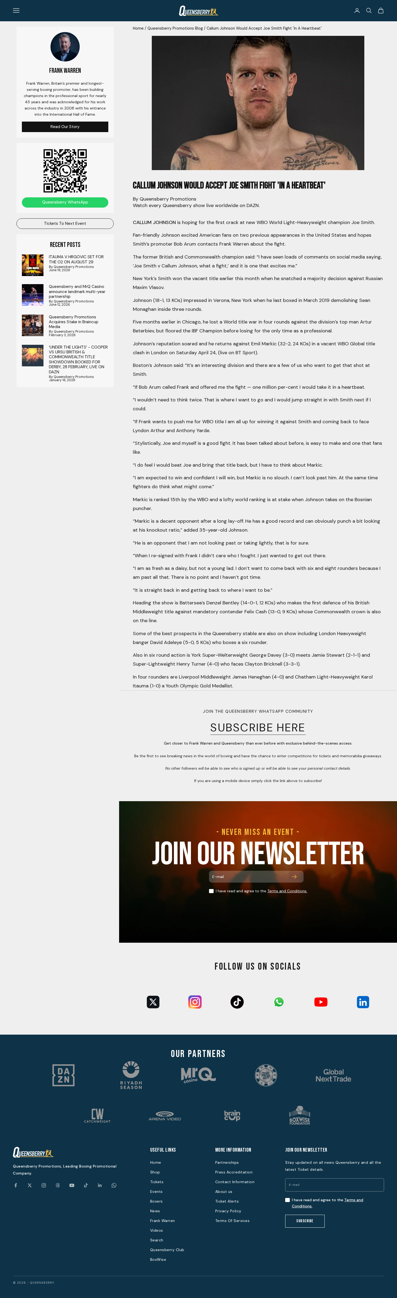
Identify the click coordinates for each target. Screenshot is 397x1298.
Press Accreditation (234, 1172)
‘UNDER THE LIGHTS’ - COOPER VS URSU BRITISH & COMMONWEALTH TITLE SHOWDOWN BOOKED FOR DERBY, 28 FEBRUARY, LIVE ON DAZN (78, 359)
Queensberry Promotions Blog (175, 28)
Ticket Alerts (227, 1201)
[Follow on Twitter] (29, 1185)
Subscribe (305, 1221)
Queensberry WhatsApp (65, 202)
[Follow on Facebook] (15, 1185)
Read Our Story (65, 126)
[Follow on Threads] (57, 1185)
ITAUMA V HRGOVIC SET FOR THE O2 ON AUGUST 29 (76, 259)
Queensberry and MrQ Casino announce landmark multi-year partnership (77, 291)
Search (156, 1240)
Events (156, 1191)
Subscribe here (257, 727)
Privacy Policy (228, 1211)
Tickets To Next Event (65, 223)
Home (138, 28)
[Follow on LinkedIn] (100, 1185)
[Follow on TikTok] (86, 1185)
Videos (156, 1230)
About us (224, 1191)
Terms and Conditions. (287, 891)
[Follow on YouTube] (72, 1185)
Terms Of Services (232, 1220)
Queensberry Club (167, 1249)
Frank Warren (162, 1220)
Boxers (156, 1201)
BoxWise (158, 1259)
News (155, 1211)
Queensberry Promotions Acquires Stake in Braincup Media (73, 322)
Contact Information (235, 1181)
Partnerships (227, 1162)
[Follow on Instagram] (43, 1185)
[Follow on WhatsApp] (114, 1185)
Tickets (157, 1181)
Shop (155, 1172)
